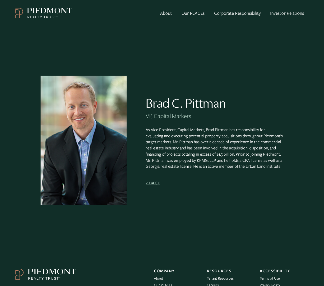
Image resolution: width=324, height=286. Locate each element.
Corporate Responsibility (237, 13)
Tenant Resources (220, 278)
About (166, 13)
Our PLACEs (193, 13)
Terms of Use (270, 278)
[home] (43, 13)
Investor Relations (287, 13)
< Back (153, 183)
